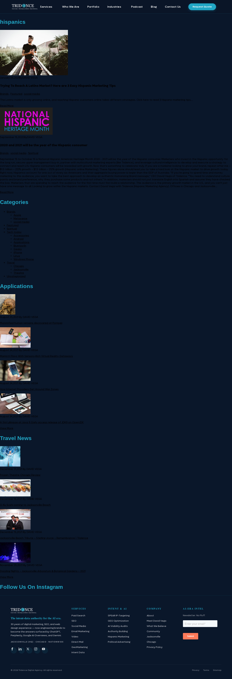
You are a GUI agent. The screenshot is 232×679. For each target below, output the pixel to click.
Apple (17, 215)
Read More (7, 106)
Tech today (14, 232)
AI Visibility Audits (118, 626)
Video (75, 636)
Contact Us (173, 6)
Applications (21, 242)
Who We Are (70, 6)
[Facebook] (14, 650)
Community (153, 631)
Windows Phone (24, 259)
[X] (29, 650)
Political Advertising (119, 642)
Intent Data (78, 652)
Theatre (19, 273)
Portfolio (93, 6)
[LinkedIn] (22, 650)
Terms (206, 670)
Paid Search (78, 615)
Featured (16, 94)
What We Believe (156, 626)
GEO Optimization (118, 620)
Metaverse (20, 218)
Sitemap (217, 670)
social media (32, 94)
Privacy (195, 670)
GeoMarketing (80, 647)
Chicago (19, 266)
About (150, 615)
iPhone (18, 252)
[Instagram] (37, 650)
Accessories (21, 235)
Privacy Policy (155, 647)
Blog (154, 6)
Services (46, 6)
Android (18, 239)
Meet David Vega (156, 620)
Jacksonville (21, 269)
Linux (17, 256)
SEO (74, 620)
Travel (11, 262)
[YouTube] (45, 650)
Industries (114, 6)
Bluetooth (20, 245)
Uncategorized (16, 276)
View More (6, 428)
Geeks (18, 249)
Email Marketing (80, 631)
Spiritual (33, 153)
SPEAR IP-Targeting (119, 615)
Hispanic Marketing (118, 636)
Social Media (79, 626)
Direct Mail (77, 642)
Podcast (137, 6)
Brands (4, 94)
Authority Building (118, 631)
